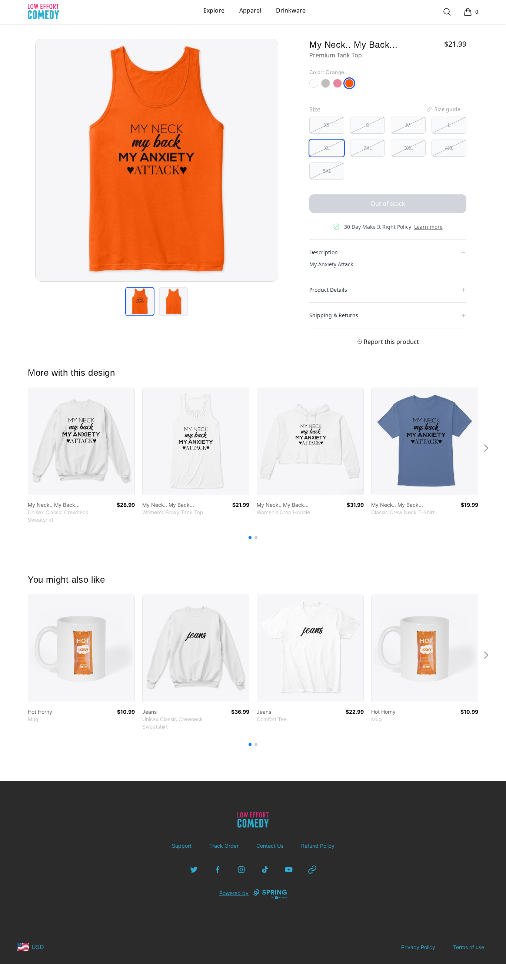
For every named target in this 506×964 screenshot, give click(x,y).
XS (327, 124)
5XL (327, 170)
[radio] (326, 125)
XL (327, 147)
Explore (213, 10)
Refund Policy (317, 846)
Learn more (428, 226)
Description (323, 252)
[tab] (140, 301)
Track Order (224, 846)
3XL (408, 147)
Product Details (328, 289)
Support (182, 846)
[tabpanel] (156, 160)
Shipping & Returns (333, 315)
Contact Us (269, 846)
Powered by (234, 893)
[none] (443, 109)
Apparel (250, 10)
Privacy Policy (418, 947)
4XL (449, 147)
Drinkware (291, 10)
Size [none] (314, 109)
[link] (81, 441)
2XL (367, 147)
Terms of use (468, 947)
